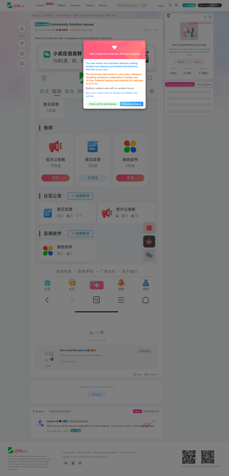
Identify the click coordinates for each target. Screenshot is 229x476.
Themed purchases (131, 103)
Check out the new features (102, 103)
